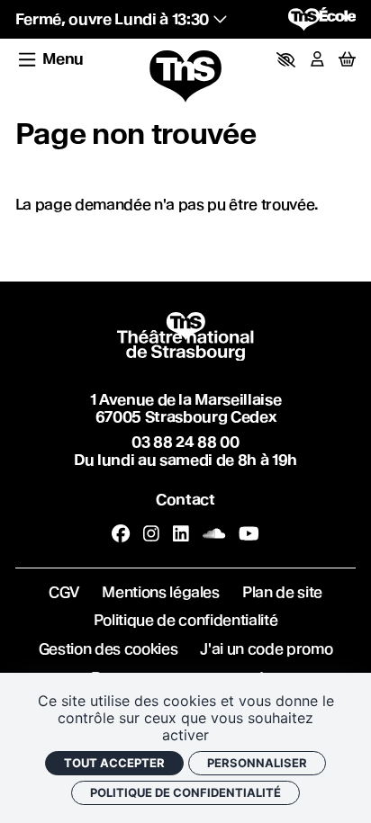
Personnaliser (257, 763)
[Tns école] (322, 19)
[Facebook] (121, 533)
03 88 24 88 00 (185, 442)
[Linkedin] (181, 533)
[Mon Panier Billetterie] (347, 59)
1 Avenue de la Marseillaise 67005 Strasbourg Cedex (186, 407)
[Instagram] (151, 533)
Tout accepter (114, 763)
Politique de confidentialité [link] (185, 792)
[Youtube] (249, 533)
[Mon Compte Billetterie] (317, 58)
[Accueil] (185, 76)
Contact (185, 499)
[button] (285, 59)
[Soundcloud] (214, 533)
